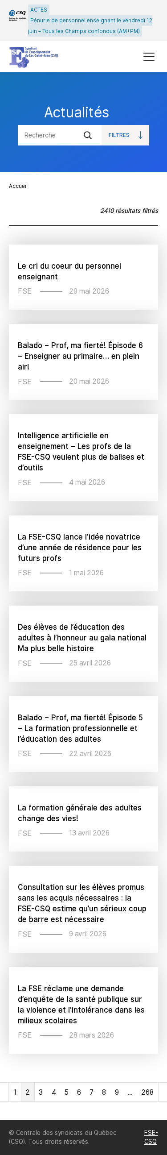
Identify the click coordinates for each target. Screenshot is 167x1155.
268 (147, 1092)
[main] (83, 596)
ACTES (38, 10)
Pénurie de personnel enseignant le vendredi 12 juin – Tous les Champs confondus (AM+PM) (90, 25)
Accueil (18, 186)
